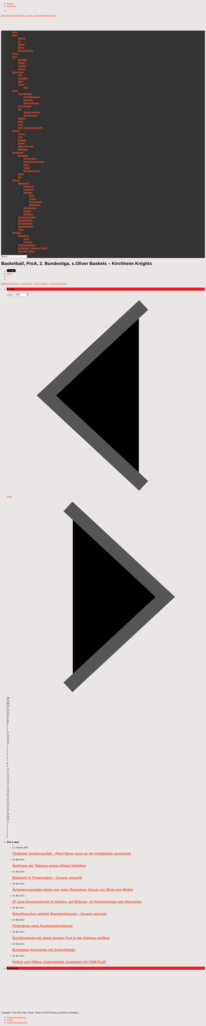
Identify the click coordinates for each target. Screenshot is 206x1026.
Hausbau (27, 211)
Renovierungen (35, 201)
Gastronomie (17, 152)
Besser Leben (17, 72)
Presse (20, 229)
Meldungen (23, 149)
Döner (26, 164)
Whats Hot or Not (25, 146)
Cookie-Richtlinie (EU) (17, 1022)
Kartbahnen (28, 186)
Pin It (9, 274)
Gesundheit (23, 78)
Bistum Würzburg (25, 50)
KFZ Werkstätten (25, 223)
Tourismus (16, 232)
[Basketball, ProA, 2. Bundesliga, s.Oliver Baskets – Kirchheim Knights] (34, 283)
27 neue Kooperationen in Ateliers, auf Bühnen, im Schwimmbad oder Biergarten (77, 902)
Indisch (27, 167)
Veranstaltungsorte (32, 96)
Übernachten (23, 235)
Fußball (21, 63)
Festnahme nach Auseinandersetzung (42, 926)
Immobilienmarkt (25, 226)
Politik (21, 47)
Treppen (32, 198)
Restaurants (23, 155)
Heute (9, 496)
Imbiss (21, 174)
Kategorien (28, 100)
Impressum (11, 6)
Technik (21, 143)
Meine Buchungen (31, 103)
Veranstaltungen (25, 93)
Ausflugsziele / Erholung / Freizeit (32, 248)
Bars (20, 177)
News (14, 35)
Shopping (22, 140)
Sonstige (21, 69)
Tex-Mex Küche (30, 158)
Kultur (20, 121)
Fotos (20, 124)
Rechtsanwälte (30, 208)
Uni (19, 41)
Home (14, 32)
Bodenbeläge (34, 204)
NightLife (22, 118)
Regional (21, 38)
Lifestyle (15, 130)
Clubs (26, 87)
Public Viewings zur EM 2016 (30, 127)
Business (16, 180)
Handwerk (28, 192)
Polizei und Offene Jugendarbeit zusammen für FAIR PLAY (59, 962)
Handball (22, 66)
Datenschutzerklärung (16, 1017)
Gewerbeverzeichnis (26, 217)
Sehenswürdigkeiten (27, 245)
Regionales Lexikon (26, 251)
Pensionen (28, 242)
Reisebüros (28, 214)
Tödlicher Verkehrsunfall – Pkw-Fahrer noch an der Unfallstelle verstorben (71, 853)
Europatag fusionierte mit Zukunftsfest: (44, 950)
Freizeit (21, 84)
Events (15, 90)
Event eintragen (24, 106)
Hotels (26, 238)
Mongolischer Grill (32, 171)
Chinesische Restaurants (34, 161)
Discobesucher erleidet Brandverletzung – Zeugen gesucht (59, 914)
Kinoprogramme (30, 115)
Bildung (21, 44)
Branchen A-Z (23, 183)
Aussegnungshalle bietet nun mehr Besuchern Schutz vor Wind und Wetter (72, 889)
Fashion (21, 134)
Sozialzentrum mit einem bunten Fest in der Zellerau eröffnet (61, 938)
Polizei (15, 53)
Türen (31, 195)
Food (20, 137)
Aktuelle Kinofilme (32, 112)
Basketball (22, 59)
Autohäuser (28, 189)
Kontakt (10, 3)
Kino (20, 109)
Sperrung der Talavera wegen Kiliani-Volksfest (49, 865)
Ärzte (20, 75)
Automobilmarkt (25, 220)
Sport (14, 56)
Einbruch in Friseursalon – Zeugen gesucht (47, 878)
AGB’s (10, 1020)
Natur (20, 81)
